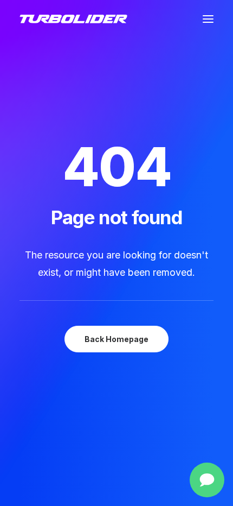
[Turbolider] (73, 19)
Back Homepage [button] (116, 339)
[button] (208, 19)
